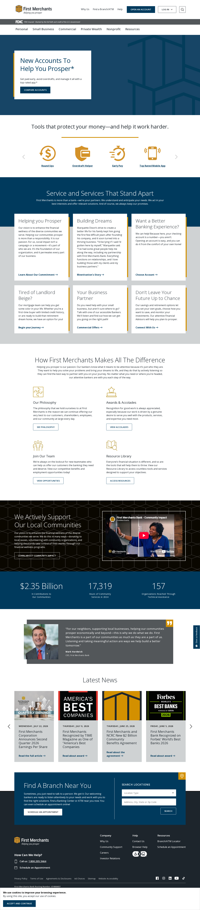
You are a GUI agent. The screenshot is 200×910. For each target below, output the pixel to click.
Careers (104, 852)
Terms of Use (36, 878)
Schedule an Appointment (35, 867)
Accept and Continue (19, 903)
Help (120, 9)
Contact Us (138, 841)
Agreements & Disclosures (58, 878)
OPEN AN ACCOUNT (141, 9)
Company (105, 835)
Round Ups (47, 165)
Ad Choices (79, 878)
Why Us (85, 9)
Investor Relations (110, 858)
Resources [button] (132, 29)
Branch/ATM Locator (169, 841)
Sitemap (92, 878)
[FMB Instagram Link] (164, 879)
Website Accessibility (108, 878)
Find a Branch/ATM (103, 9)
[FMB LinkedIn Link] (170, 879)
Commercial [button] (67, 29)
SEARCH (168, 810)
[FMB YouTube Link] (177, 879)
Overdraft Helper (82, 165)
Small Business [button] (43, 29)
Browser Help (139, 847)
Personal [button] (22, 29)
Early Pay (117, 165)
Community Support (111, 847)
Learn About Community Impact (37, 555)
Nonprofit (114, 29)
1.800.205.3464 (37, 861)
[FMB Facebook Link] (157, 879)
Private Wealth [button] (91, 29)
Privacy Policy (20, 878)
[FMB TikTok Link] (184, 879)
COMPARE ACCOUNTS (35, 89)
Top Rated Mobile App (152, 165)
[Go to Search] (182, 9)
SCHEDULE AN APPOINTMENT (43, 811)
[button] (38, 274)
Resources (163, 835)
